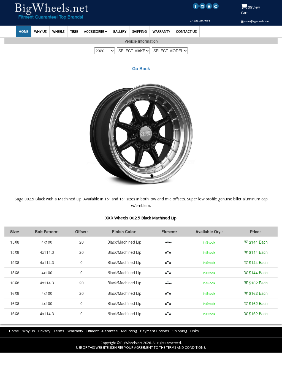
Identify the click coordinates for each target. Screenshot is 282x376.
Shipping (179, 330)
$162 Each (258, 282)
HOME (23, 31)
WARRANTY (161, 31)
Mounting (129, 330)
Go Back (141, 69)
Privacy (44, 330)
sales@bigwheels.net (256, 21)
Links (194, 330)
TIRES (74, 31)
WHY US (40, 31)
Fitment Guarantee (102, 330)
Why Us (28, 330)
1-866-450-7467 (201, 21)
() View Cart (250, 10)
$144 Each (258, 242)
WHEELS (58, 31)
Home (14, 330)
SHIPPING (139, 31)
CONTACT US (186, 31)
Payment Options (154, 330)
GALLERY (119, 31)
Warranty (75, 330)
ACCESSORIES (94, 31)
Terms (59, 330)
